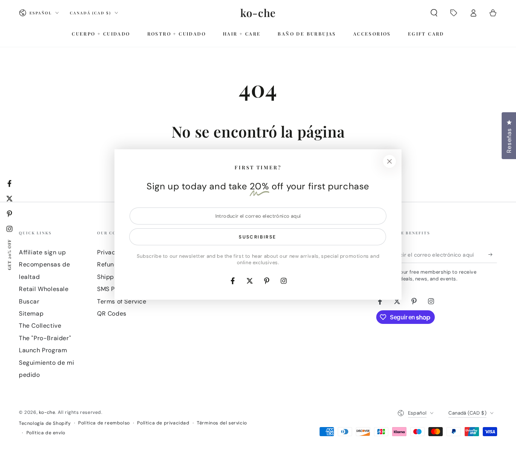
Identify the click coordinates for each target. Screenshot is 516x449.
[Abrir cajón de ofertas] (453, 13)
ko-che (47, 412)
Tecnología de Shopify (45, 423)
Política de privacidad (163, 423)
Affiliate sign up (42, 252)
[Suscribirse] (492, 254)
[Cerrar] (389, 161)
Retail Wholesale (44, 289)
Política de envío (45, 433)
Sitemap (31, 313)
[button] (434, 13)
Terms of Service (122, 301)
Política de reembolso (104, 423)
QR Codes (112, 313)
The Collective (40, 326)
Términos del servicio (222, 423)
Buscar (29, 301)
